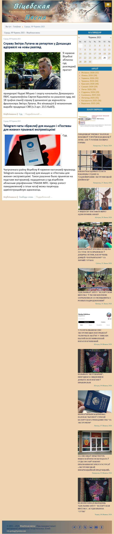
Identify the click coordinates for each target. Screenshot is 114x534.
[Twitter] (85, 527)
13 (109, 49)
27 (109, 58)
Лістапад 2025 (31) (90, 98)
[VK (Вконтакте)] (90, 527)
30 (90, 62)
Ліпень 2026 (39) (89, 75)
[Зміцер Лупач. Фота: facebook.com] (32, 71)
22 (85, 58)
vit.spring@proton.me (16, 531)
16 (90, 53)
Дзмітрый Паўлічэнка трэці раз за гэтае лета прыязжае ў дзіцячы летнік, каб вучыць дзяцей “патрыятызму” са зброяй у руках (94, 254)
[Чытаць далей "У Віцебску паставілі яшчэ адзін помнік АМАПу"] (95, 199)
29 (85, 62)
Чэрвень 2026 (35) (89, 78)
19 (104, 53)
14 (80, 53)
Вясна (35, 16)
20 (109, 53)
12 (104, 49)
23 (90, 58)
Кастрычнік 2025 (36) (91, 101)
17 (95, 53)
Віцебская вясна (27, 526)
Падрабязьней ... (33, 114)
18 (100, 53)
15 (85, 53)
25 (100, 58)
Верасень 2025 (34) (90, 103)
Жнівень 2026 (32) (90, 73)
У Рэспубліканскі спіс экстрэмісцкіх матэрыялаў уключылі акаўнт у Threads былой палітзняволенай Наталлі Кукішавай (93, 335)
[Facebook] (79, 527)
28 (80, 62)
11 (100, 49)
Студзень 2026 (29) (90, 92)
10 (95, 49)
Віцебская (31, 5)
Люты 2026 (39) (88, 89)
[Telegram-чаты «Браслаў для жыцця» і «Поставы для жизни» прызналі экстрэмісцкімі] (32, 150)
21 (80, 58)
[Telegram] (74, 527)
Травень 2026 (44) (89, 81)
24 (95, 58)
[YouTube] (96, 527)
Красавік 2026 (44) (90, 84)
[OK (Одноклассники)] (101, 527)
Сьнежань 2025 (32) (90, 95)
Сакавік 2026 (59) (89, 87)
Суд (20, 114)
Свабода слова (26, 197)
